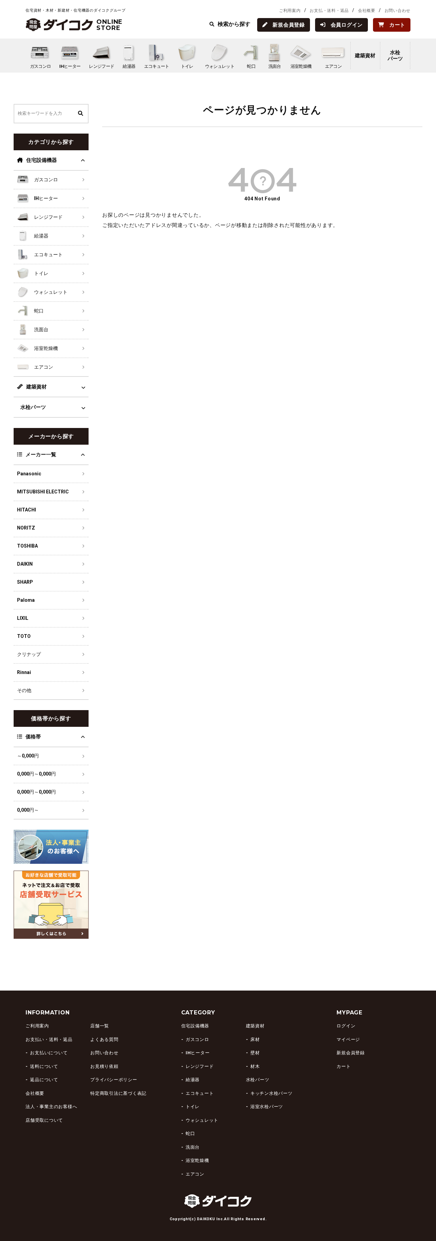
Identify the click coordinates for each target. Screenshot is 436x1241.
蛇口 (190, 1133)
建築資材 (365, 55)
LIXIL (22, 618)
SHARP (25, 582)
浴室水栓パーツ (266, 1106)
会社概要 (366, 10)
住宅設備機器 (41, 160)
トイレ (193, 1106)
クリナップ (29, 654)
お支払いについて (48, 1052)
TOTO (24, 636)
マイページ (348, 1039)
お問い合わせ (398, 10)
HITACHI (26, 509)
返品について (44, 1079)
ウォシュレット (202, 1120)
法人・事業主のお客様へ (51, 1106)
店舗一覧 (99, 1025)
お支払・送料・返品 (329, 10)
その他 (24, 690)
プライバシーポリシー (113, 1079)
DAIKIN (25, 564)
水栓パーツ (395, 55)
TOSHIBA (27, 546)
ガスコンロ (197, 1039)
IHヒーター (198, 1052)
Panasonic (29, 473)
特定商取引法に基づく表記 (118, 1093)
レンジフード (200, 1066)
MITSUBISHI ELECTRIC (43, 491)
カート (344, 1066)
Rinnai (24, 672)
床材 (255, 1039)
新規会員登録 (351, 1052)
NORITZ (26, 528)
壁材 (255, 1052)
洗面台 (193, 1147)
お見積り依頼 (104, 1066)
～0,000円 (28, 756)
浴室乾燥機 (197, 1160)
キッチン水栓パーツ (271, 1093)
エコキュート (200, 1093)
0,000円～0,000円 (36, 774)
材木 (255, 1066)
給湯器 (193, 1079)
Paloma (26, 600)
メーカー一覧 (41, 454)
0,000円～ (28, 810)
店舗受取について (44, 1120)
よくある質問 (104, 1039)
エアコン (195, 1174)
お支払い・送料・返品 (49, 1039)
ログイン (346, 1025)
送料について (44, 1066)
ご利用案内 (290, 10)
